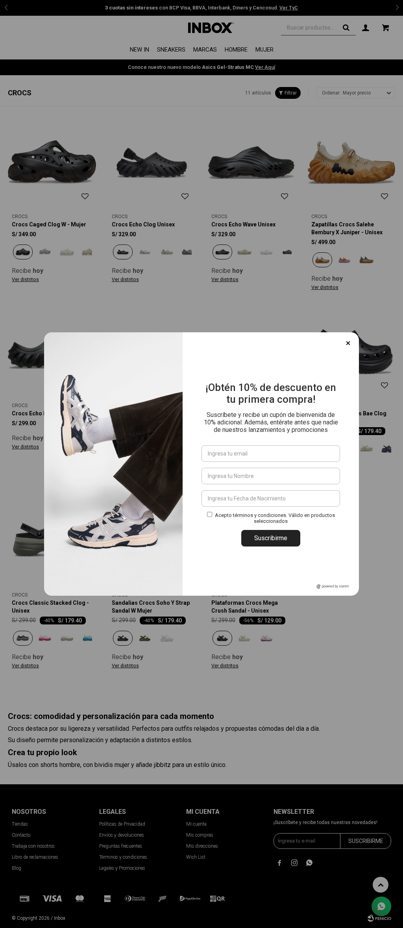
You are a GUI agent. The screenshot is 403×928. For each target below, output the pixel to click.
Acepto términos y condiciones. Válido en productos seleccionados (275, 518)
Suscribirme (270, 538)
